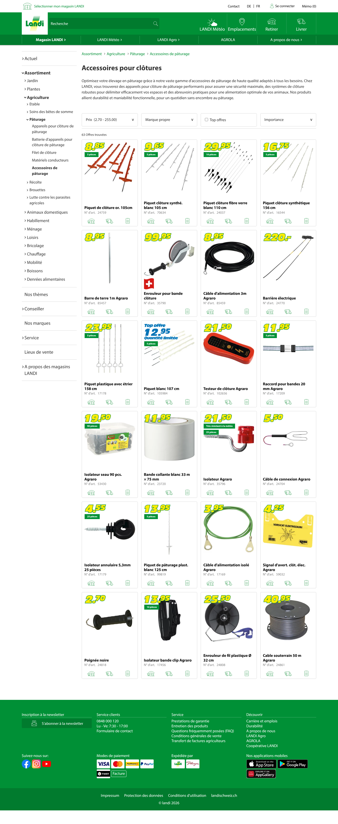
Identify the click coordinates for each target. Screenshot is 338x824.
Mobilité (34, 262)
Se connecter (284, 5)
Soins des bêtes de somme (51, 111)
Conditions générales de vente (196, 735)
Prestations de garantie (190, 721)
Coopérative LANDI (262, 745)
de (249, 6)
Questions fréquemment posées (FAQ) (202, 731)
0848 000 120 (108, 721)
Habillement (38, 220)
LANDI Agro (167, 39)
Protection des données (143, 795)
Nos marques (37, 323)
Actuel (30, 58)
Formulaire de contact (115, 731)
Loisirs (32, 237)
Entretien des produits (189, 726)
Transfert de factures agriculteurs (198, 740)
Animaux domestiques (47, 212)
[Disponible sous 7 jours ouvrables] (169, 220)
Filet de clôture (44, 152)
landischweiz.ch (224, 795)
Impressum (110, 795)
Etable (34, 104)
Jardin (32, 80)
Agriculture (38, 97)
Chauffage (36, 254)
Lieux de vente (38, 352)
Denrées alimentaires (46, 279)
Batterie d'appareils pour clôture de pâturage (52, 142)
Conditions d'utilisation (187, 795)
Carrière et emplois (262, 721)
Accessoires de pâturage (170, 53)
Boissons (35, 271)
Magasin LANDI (49, 39)
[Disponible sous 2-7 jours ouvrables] (288, 220)
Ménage (34, 229)
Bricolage (35, 245)
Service (31, 338)
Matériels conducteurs (50, 160)
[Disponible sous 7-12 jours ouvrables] (288, 311)
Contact (234, 6)
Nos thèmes (36, 294)
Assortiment (37, 73)
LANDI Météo (108, 39)
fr (258, 6)
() (309, 6)
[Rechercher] (155, 23)
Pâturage (37, 119)
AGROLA (228, 39)
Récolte (35, 182)
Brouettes (37, 189)
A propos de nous (284, 39)
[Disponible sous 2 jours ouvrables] (109, 220)
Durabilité (254, 726)
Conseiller (34, 309)
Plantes (33, 89)
